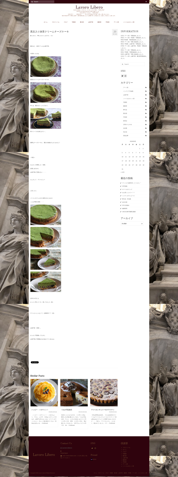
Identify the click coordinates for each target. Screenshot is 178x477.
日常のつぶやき (127, 124)
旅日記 (125, 121)
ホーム (124, 449)
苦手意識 (124, 186)
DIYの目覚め (125, 205)
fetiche (94, 459)
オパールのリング (127, 189)
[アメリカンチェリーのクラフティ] (74, 392)
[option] (44, 405)
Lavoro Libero (89, 7)
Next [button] (116, 405)
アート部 (125, 87)
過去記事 (125, 135)
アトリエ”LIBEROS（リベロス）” (131, 183)
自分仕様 (124, 202)
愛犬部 (125, 113)
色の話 (125, 132)
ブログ (124, 451)
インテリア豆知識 (128, 91)
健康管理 (124, 208)
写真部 (125, 102)
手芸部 (125, 117)
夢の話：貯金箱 (126, 199)
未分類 (125, 128)
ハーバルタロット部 (128, 98)
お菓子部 (46, 35)
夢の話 (125, 109)
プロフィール (126, 447)
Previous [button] (32, 405)
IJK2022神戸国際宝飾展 (129, 211)
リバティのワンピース (128, 195)
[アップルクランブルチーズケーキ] (104, 392)
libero (34, 35)
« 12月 (122, 172)
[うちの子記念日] (44, 392)
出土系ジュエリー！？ (128, 192)
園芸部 (125, 106)
